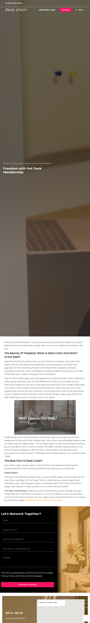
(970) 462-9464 (15, 3)
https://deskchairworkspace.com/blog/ (43, 500)
